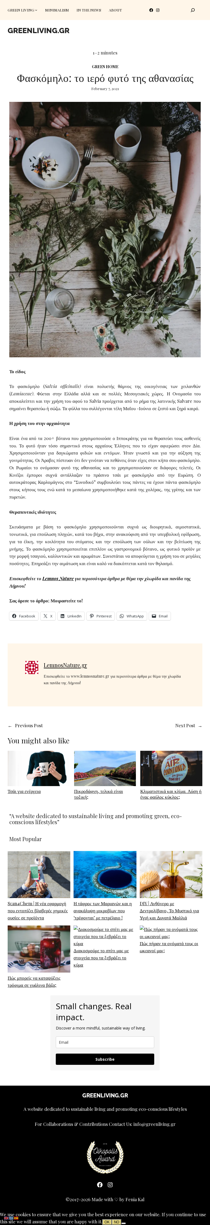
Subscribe (105, 1059)
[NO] (123, 1223)
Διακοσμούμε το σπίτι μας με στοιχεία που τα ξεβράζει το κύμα (101, 957)
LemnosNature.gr (65, 665)
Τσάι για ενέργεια (24, 791)
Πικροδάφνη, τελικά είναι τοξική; (98, 793)
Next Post (185, 725)
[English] (6, 1217)
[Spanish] (16, 1217)
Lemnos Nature (58, 578)
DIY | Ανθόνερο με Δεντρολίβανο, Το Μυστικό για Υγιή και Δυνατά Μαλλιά (169, 910)
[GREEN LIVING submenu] (36, 10)
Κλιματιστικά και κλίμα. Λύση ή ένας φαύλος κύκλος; (171, 793)
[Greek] (11, 1217)
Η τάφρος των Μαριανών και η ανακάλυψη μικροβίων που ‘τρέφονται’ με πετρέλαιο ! (103, 910)
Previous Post (29, 725)
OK (107, 1222)
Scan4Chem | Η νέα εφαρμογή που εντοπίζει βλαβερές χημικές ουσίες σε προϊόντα (38, 910)
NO (116, 1222)
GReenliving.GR (38, 30)
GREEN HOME (105, 66)
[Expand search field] (193, 10)
